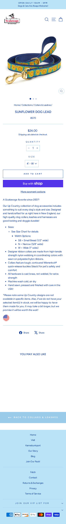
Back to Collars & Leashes (35, 417)
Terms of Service (33, 493)
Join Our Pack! (33, 461)
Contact (33, 477)
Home (17, 105)
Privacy (32, 488)
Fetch (33, 472)
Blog (33, 456)
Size (31, 157)
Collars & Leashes (42, 105)
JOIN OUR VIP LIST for (32, 503)
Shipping (22, 134)
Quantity (33, 142)
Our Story (33, 450)
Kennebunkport (33, 445)
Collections (27, 105)
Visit (33, 440)
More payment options (33, 191)
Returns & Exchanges (33, 483)
